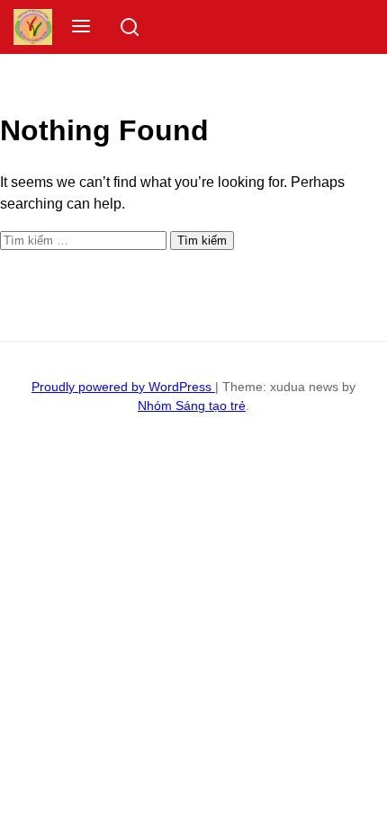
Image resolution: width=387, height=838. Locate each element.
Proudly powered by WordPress (123, 386)
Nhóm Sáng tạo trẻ (192, 405)
